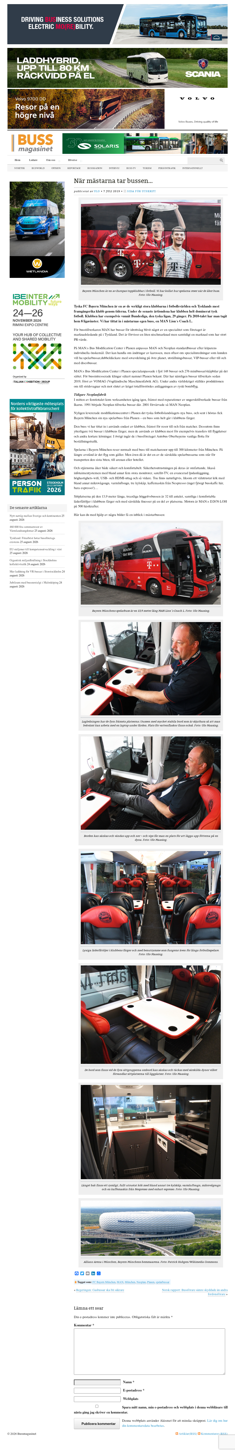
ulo (97, 191)
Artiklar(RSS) (187, 1434)
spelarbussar (162, 1282)
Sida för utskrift (141, 191)
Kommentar (84, 1325)
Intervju (114, 168)
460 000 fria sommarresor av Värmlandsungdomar (26, 529)
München (130, 1282)
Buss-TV (131, 168)
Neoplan (141, 1282)
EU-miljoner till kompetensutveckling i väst (36, 549)
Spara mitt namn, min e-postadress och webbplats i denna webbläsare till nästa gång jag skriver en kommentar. (151, 1410)
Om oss (49, 160)
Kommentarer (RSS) (214, 1434)
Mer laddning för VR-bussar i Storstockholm (35, 571)
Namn (128, 1381)
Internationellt (192, 168)
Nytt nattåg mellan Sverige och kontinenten (35, 516)
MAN (120, 1282)
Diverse (71, 160)
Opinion (56, 168)
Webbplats (130, 1398)
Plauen (150, 1282)
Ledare (33, 160)
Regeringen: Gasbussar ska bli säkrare (100, 1290)
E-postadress (133, 1390)
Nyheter (19, 168)
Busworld (38, 168)
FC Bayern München (103, 1282)
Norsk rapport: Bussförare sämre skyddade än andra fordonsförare (195, 1292)
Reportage (74, 168)
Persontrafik (167, 168)
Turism (147, 168)
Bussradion (94, 168)
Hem (17, 160)
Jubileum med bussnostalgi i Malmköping (34, 582)
